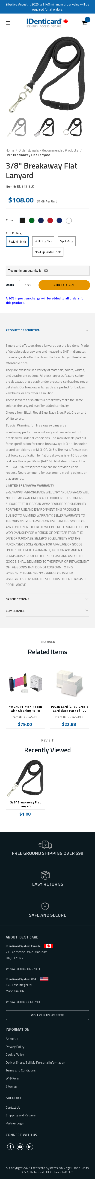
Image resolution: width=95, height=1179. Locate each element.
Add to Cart (64, 285)
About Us (12, 1038)
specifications (17, 599)
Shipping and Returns (21, 1115)
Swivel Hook (17, 241)
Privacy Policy (15, 1046)
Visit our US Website (47, 1015)
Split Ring (66, 241)
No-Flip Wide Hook (48, 251)
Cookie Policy (15, 1054)
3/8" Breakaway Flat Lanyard (25, 804)
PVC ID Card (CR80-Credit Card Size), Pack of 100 (69, 709)
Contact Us (13, 1107)
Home (10, 150)
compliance (15, 610)
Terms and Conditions (21, 1070)
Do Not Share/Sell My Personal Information (35, 1062)
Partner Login (15, 1123)
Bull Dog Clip (43, 241)
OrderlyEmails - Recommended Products (48, 150)
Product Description (23, 330)
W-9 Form (13, 1078)
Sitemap (11, 1086)
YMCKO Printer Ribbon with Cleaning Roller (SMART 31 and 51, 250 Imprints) (25, 709)
